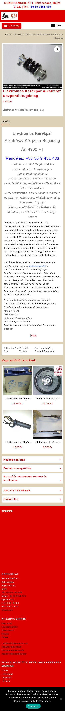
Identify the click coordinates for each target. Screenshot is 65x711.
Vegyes (23, 351)
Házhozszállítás (10, 627)
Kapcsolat (7, 623)
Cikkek (5, 637)
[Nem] (60, 699)
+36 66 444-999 (14, 592)
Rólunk (5, 634)
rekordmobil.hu (12, 314)
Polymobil (8, 674)
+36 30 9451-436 (40, 6)
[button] (57, 49)
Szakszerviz (8, 630)
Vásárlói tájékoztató (12, 647)
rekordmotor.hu (12, 311)
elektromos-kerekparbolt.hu (18, 318)
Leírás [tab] (6, 121)
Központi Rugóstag (44, 351)
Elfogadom (33, 706)
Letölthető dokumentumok (15, 643)
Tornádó (7, 677)
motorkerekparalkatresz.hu (17, 321)
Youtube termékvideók (13, 650)
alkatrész (47, 348)
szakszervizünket (37, 266)
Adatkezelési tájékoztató (14, 654)
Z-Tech (6, 681)
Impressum (7, 610)
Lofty (5, 670)
